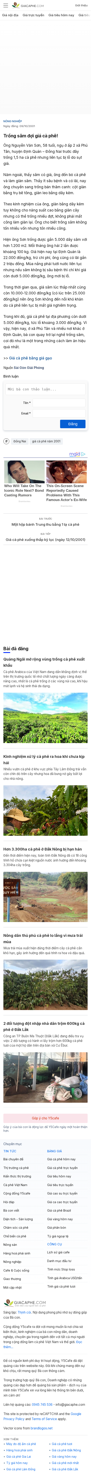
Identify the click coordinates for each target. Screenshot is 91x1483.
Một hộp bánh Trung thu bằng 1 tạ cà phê (45, 524)
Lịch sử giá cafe (58, 1252)
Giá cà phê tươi (62, 1444)
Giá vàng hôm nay (60, 1219)
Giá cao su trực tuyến (62, 1193)
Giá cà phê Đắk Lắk (65, 1469)
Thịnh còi (24, 1312)
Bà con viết (11, 1210)
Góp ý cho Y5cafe (45, 1118)
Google (76, 1414)
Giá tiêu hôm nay (61, 15)
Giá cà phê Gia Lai (18, 1456)
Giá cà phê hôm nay (61, 1159)
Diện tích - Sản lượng (18, 1219)
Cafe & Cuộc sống (16, 1270)
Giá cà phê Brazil (59, 1210)
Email (26, 413)
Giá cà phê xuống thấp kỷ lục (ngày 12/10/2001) (45, 540)
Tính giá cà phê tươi (61, 1286)
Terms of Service (44, 1419)
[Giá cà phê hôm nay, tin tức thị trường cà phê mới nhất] (28, 5)
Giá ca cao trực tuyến (62, 1202)
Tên (27, 402)
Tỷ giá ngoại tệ (57, 1236)
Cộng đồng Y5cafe (16, 1193)
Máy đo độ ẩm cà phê (21, 1444)
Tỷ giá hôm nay (17, 1463)
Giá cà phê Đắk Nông (66, 1450)
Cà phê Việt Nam (15, 1185)
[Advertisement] (45, 68)
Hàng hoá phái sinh (16, 1253)
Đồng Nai (20, 441)
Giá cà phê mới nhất (65, 1463)
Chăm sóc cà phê (15, 1227)
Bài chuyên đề (13, 1159)
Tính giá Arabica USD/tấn (64, 1278)
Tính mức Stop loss (61, 1269)
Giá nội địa (10, 15)
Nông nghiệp (12, 121)
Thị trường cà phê (16, 1168)
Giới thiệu (81, 5)
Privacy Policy (14, 1419)
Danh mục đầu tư (59, 1261)
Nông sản (10, 1244)
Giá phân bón (56, 1227)
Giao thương (12, 1279)
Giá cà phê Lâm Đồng (20, 1469)
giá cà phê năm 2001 (46, 441)
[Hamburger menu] (5, 5)
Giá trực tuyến (33, 15)
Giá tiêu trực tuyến (60, 1185)
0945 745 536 (42, 1405)
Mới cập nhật (12, 1287)
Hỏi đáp (8, 1202)
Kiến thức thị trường (17, 1176)
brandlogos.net (41, 1428)
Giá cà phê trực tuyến (62, 1168)
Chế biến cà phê (14, 1236)
